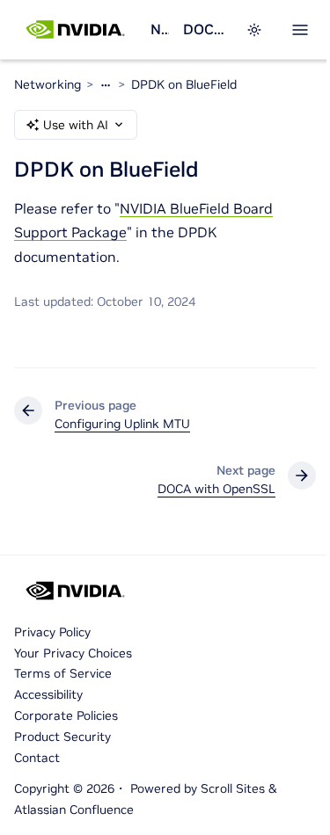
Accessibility (48, 694)
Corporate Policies (66, 715)
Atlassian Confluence (74, 809)
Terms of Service (63, 673)
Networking (159, 29)
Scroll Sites (233, 788)
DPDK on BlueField (184, 84)
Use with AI (75, 125)
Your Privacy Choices (73, 653)
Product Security (62, 736)
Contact (37, 758)
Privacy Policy (52, 632)
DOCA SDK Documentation (203, 29)
